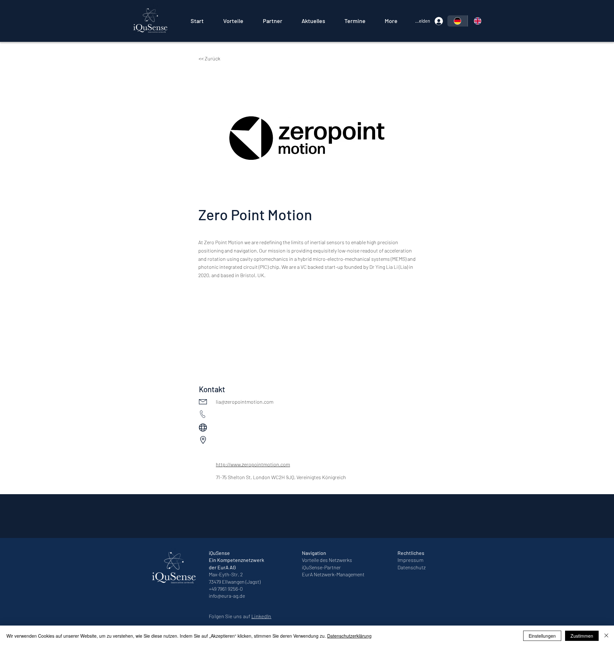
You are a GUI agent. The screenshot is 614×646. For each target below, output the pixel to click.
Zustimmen (582, 636)
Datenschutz (412, 567)
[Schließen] (606, 636)
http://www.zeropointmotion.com (253, 464)
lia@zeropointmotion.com (244, 402)
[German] (457, 21)
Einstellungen (542, 636)
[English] (478, 21)
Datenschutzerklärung (349, 636)
